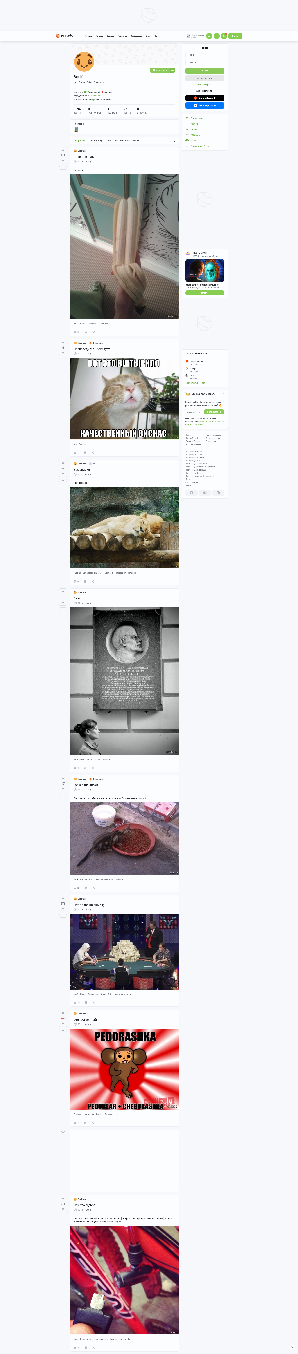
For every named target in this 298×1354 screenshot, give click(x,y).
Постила (189, 479)
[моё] (108, 140)
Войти (235, 36)
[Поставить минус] (63, 161)
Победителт (93, 323)
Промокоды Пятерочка (195, 461)
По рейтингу (96, 140)
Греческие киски (86, 785)
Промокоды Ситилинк (195, 473)
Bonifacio (82, 151)
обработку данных (205, 421)
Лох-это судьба (84, 1205)
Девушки (107, 759)
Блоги (148, 36)
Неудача (122, 1339)
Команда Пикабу (193, 441)
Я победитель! (84, 157)
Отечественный (85, 1019)
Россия (99, 1114)
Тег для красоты (100, 1339)
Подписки (122, 36)
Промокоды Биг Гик (194, 451)
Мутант (104, 323)
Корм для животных (103, 879)
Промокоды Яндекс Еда (195, 470)
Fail (129, 1339)
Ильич (98, 759)
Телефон (132, 573)
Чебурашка (89, 1114)
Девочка (109, 1114)
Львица (77, 573)
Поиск (136, 140)
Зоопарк (109, 573)
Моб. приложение (193, 444)
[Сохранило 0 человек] (86, 332)
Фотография (120, 573)
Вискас (82, 444)
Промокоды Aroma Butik (196, 464)
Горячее (88, 36)
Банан (83, 323)
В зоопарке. (82, 469)
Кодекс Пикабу (192, 438)
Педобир (78, 1114)
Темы (157, 36)
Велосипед (85, 1339)
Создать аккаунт (205, 78)
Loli (116, 1114)
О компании (211, 441)
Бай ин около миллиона (119, 994)
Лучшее (99, 36)
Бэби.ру (188, 485)
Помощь (189, 435)
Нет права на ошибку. (89, 905)
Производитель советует (92, 349)
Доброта (119, 879)
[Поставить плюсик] (63, 149)
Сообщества (136, 36)
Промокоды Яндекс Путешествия (200, 467)
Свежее (110, 36)
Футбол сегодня (192, 482)
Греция (83, 879)
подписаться (214, 412)
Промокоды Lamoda (194, 454)
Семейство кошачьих (93, 573)
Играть (205, 293)
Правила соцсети (213, 435)
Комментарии (122, 140)
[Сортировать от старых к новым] (174, 140)
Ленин (90, 759)
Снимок (79, 598)
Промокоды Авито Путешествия (199, 476)
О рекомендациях (213, 438)
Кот (75, 444)
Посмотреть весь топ (195, 383)
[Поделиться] (94, 332)
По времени (80, 140)
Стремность (93, 994)
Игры (103, 994)
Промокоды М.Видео (194, 457)
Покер (83, 994)
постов (95, 95)
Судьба (113, 1339)
